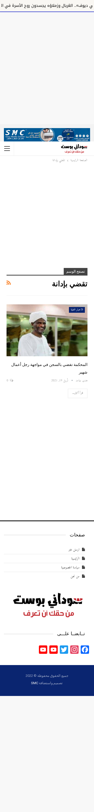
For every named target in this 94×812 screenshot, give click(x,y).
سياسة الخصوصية (70, 567)
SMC (34, 683)
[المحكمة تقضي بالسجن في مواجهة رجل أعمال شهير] (47, 330)
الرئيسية (75, 559)
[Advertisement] (47, 67)
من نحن (74, 576)
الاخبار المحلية (77, 309)
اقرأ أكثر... (77, 393)
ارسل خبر (73, 550)
